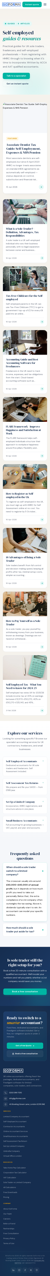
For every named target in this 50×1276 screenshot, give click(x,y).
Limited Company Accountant (16, 1116)
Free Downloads (10, 1192)
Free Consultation (11, 1233)
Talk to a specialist (16, 75)
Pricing (6, 1197)
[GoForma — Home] (11, 4)
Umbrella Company (11, 1151)
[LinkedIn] (13, 1270)
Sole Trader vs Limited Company (17, 1182)
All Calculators (9, 1187)
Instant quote (32, 4)
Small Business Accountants (15, 1136)
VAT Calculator (9, 1177)
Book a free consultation (25, 991)
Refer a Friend (9, 1223)
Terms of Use (8, 1243)
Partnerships (8, 1228)
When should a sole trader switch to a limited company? (21, 871)
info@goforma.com (17, 1098)
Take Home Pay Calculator (14, 1168)
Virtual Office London (12, 1156)
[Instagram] (19, 1270)
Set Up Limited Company (13, 1146)
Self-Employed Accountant (14, 1121)
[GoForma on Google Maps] (36, 1270)
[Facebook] (25, 1270)
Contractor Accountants (14, 1126)
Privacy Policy (9, 1238)
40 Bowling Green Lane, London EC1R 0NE (27, 1104)
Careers (6, 1219)
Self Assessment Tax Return (15, 1141)
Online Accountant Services (15, 1131)
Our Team (7, 1214)
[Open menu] (45, 4)
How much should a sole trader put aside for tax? (20, 929)
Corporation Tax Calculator (15, 1172)
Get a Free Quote (23, 1045)
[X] (30, 1270)
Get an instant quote (17, 83)
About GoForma (10, 1209)
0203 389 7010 (15, 1092)
